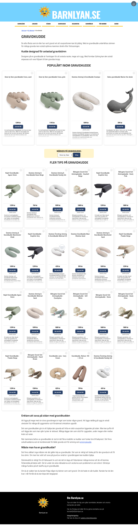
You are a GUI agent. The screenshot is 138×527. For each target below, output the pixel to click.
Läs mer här (18, 126)
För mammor (102, 24)
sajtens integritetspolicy (89, 518)
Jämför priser (86, 130)
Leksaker (34, 24)
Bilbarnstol (75, 24)
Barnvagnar (62, 24)
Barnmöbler (89, 24)
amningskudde (85, 442)
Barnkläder (21, 24)
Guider (116, 24)
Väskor (48, 24)
